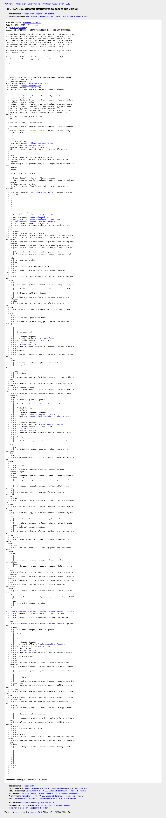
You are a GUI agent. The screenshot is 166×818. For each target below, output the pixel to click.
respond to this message (30, 803)
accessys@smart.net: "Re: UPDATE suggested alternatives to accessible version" (55, 788)
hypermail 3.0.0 (35, 812)
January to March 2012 (61, 4)
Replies (85, 16)
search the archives (42, 808)
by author (66, 805)
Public (29, 4)
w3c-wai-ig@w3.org (42, 4)
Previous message (46, 16)
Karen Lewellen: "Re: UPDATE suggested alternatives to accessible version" (52, 796)
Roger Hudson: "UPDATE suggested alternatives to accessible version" (53, 793)
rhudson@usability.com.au (25, 221)
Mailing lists (20, 4)
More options (49, 14)
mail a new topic (47, 803)
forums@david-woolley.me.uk (53, 644)
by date (40, 805)
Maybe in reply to (61, 16)
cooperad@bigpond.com (39, 217)
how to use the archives (23, 808)
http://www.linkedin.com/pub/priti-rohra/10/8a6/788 (48, 416)
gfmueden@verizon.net (32, 22)
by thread (48, 805)
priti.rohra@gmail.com (36, 219)
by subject (58, 805)
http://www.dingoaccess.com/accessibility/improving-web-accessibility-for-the (40, 611)
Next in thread (75, 16)
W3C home (9, 4)
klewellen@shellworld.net (38, 83)
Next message (31, 16)
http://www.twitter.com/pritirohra (40, 414)
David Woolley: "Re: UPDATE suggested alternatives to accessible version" (56, 791)
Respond (38, 14)
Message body (28, 14)
